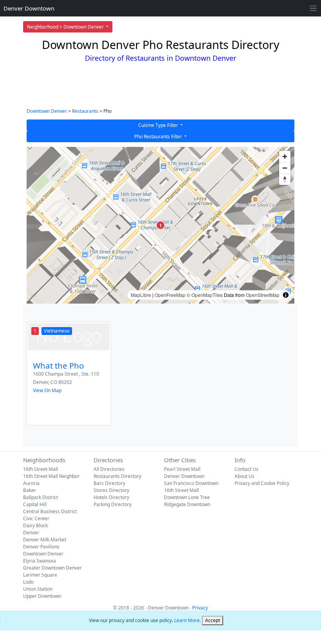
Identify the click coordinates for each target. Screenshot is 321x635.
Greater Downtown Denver (52, 567)
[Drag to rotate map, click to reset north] (284, 179)
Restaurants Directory (117, 476)
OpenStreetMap (263, 294)
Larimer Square (40, 575)
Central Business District (50, 511)
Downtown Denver (47, 111)
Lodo (28, 582)
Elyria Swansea (39, 560)
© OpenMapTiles (205, 294)
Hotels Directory (111, 497)
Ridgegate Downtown (187, 504)
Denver (31, 532)
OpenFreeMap (170, 294)
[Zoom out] (284, 168)
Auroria (31, 483)
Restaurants (85, 111)
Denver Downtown (29, 8)
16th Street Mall (40, 469)
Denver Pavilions (41, 546)
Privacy (200, 607)
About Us (244, 476)
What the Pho (58, 365)
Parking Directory (113, 504)
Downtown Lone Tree (187, 497)
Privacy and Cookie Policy (261, 483)
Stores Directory (111, 490)
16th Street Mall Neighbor (51, 476)
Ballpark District (40, 497)
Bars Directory (109, 483)
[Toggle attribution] (285, 295)
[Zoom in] (284, 156)
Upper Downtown (42, 596)
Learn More (187, 620)
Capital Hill (35, 504)
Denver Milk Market (44, 539)
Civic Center (36, 518)
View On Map (47, 390)
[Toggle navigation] (313, 8)
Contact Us (246, 469)
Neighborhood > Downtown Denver (66, 27)
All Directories (109, 469)
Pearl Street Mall (182, 469)
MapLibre (141, 294)
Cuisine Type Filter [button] (158, 125)
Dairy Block (35, 525)
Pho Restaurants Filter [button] (158, 136)
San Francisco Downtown (191, 483)
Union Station (37, 589)
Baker (29, 490)
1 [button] (160, 225)
